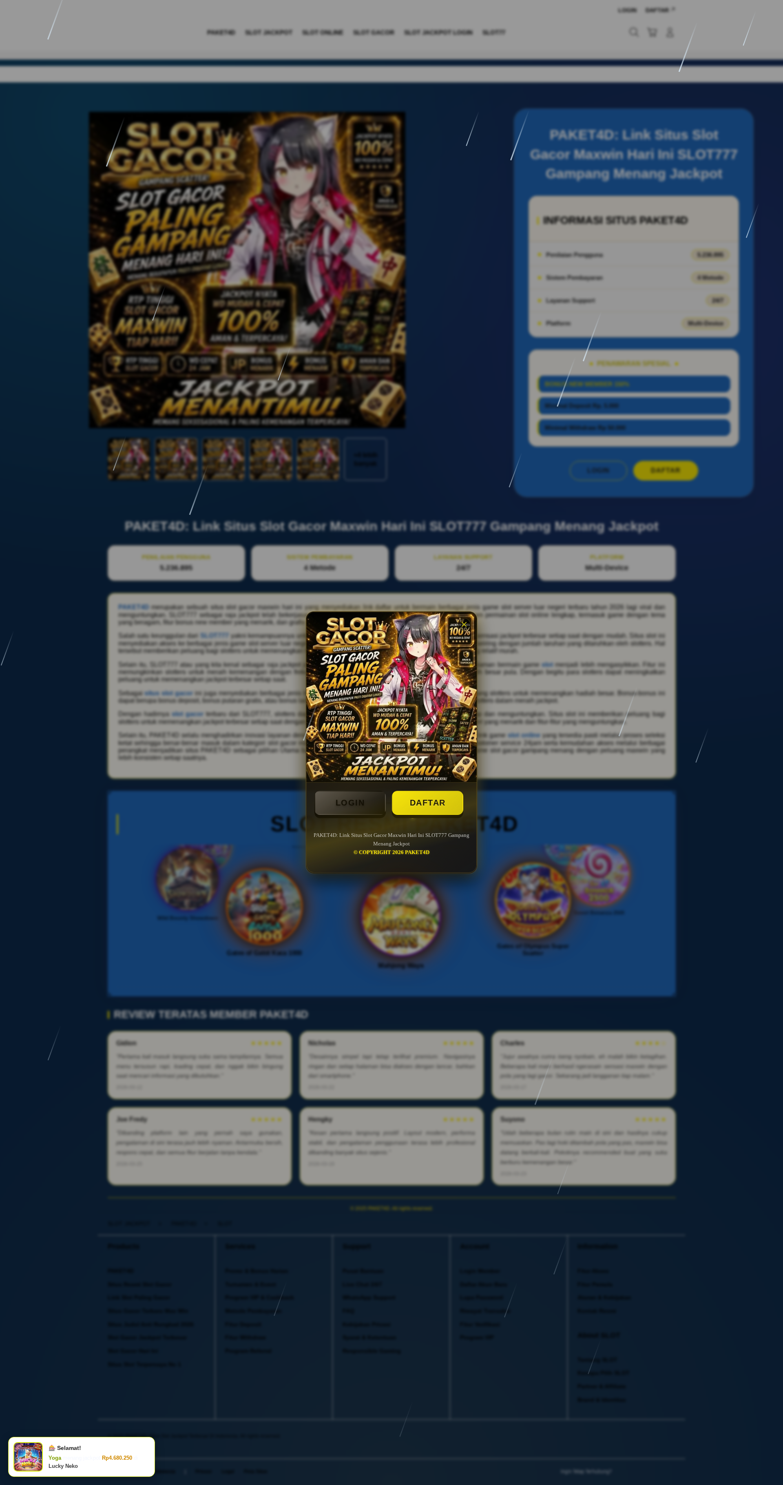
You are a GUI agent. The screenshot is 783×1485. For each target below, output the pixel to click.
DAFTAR (428, 802)
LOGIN (350, 802)
